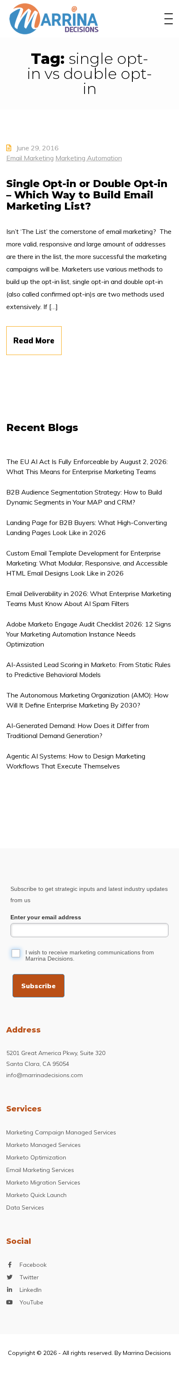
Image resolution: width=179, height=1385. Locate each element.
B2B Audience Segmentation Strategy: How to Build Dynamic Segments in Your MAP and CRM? (84, 497)
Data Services (25, 1207)
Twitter (29, 1277)
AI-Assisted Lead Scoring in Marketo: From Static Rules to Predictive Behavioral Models (88, 669)
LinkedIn (31, 1290)
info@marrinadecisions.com (44, 1075)
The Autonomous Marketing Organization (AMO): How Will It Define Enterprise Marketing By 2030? (87, 700)
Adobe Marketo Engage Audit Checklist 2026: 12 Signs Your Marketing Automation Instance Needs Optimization (88, 634)
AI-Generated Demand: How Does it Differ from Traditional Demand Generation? (77, 730)
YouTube (31, 1302)
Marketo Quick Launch (36, 1195)
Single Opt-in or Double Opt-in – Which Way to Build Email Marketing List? (86, 195)
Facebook (33, 1264)
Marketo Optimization (36, 1157)
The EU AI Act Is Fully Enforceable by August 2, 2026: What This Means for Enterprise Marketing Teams (87, 466)
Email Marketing (30, 158)
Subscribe (38, 986)
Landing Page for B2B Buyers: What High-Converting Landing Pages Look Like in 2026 (86, 527)
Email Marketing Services (40, 1170)
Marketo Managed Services (43, 1145)
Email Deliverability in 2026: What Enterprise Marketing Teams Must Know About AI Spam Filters (88, 598)
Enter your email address (45, 917)
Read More (34, 340)
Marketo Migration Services (43, 1182)
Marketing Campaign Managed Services (61, 1132)
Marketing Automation (88, 158)
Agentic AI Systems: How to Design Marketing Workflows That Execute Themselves (75, 761)
